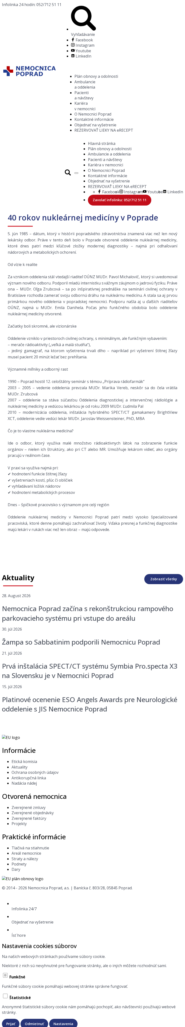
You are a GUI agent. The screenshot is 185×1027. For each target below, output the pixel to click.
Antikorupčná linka (29, 778)
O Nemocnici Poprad (92, 114)
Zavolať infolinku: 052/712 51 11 (119, 200)
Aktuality (19, 767)
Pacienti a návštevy (83, 95)
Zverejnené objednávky (33, 812)
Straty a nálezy (25, 858)
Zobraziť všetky (163, 579)
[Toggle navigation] (76, 173)
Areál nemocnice (26, 853)
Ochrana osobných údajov (35, 772)
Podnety (19, 864)
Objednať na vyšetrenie (95, 125)
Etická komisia (24, 761)
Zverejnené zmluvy (29, 807)
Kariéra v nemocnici (84, 106)
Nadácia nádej (24, 783)
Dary (16, 869)
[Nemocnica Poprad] (29, 72)
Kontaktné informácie (94, 119)
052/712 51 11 (31, 4)
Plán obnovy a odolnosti (96, 76)
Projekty (19, 823)
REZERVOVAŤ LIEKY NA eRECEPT (103, 130)
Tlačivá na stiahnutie (30, 848)
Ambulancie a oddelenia (84, 84)
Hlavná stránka (101, 143)
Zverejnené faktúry (29, 818)
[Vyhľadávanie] (68, 173)
